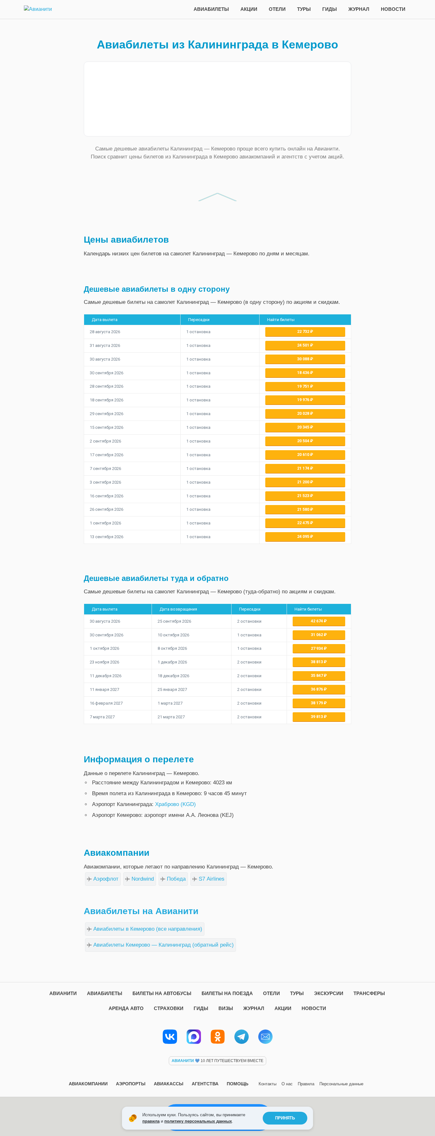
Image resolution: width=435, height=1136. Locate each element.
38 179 (317, 702)
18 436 (303, 372)
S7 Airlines (212, 879)
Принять (285, 1118)
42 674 (317, 621)
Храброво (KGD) (175, 804)
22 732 (303, 331)
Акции (248, 9)
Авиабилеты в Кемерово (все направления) (147, 929)
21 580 (303, 509)
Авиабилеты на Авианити (141, 911)
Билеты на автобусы (161, 993)
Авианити (63, 993)
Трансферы (369, 993)
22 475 (303, 522)
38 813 (317, 661)
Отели (277, 9)
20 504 (303, 440)
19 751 (303, 386)
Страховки (168, 1008)
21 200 (303, 482)
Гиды (329, 9)
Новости (393, 9)
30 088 (303, 358)
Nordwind (143, 879)
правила (151, 1121)
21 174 (303, 468)
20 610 (303, 454)
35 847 (317, 675)
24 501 (303, 345)
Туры (304, 9)
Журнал (358, 9)
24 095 (303, 536)
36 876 (317, 689)
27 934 (317, 648)
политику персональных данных (198, 1121)
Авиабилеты (211, 9)
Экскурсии (328, 993)
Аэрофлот (105, 879)
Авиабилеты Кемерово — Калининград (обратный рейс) (163, 945)
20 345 (303, 427)
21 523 (303, 495)
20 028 (303, 413)
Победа (176, 879)
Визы (225, 1008)
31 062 (317, 634)
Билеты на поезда (227, 993)
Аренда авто (126, 1008)
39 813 (317, 716)
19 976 (303, 399)
